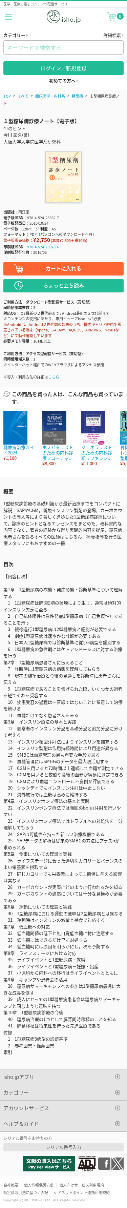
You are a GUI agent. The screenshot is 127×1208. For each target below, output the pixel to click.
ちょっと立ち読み (63, 285)
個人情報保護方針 (39, 1185)
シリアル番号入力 (63, 1147)
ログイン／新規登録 (63, 67)
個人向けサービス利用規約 (81, 1185)
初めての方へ (63, 80)
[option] (19, 436)
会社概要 (10, 1185)
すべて (23, 96)
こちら (53, 377)
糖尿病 (77, 96)
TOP (7, 96)
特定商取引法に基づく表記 (25, 1192)
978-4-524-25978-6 (43, 246)
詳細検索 (112, 35)
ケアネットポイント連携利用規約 (82, 1192)
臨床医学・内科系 (50, 96)
